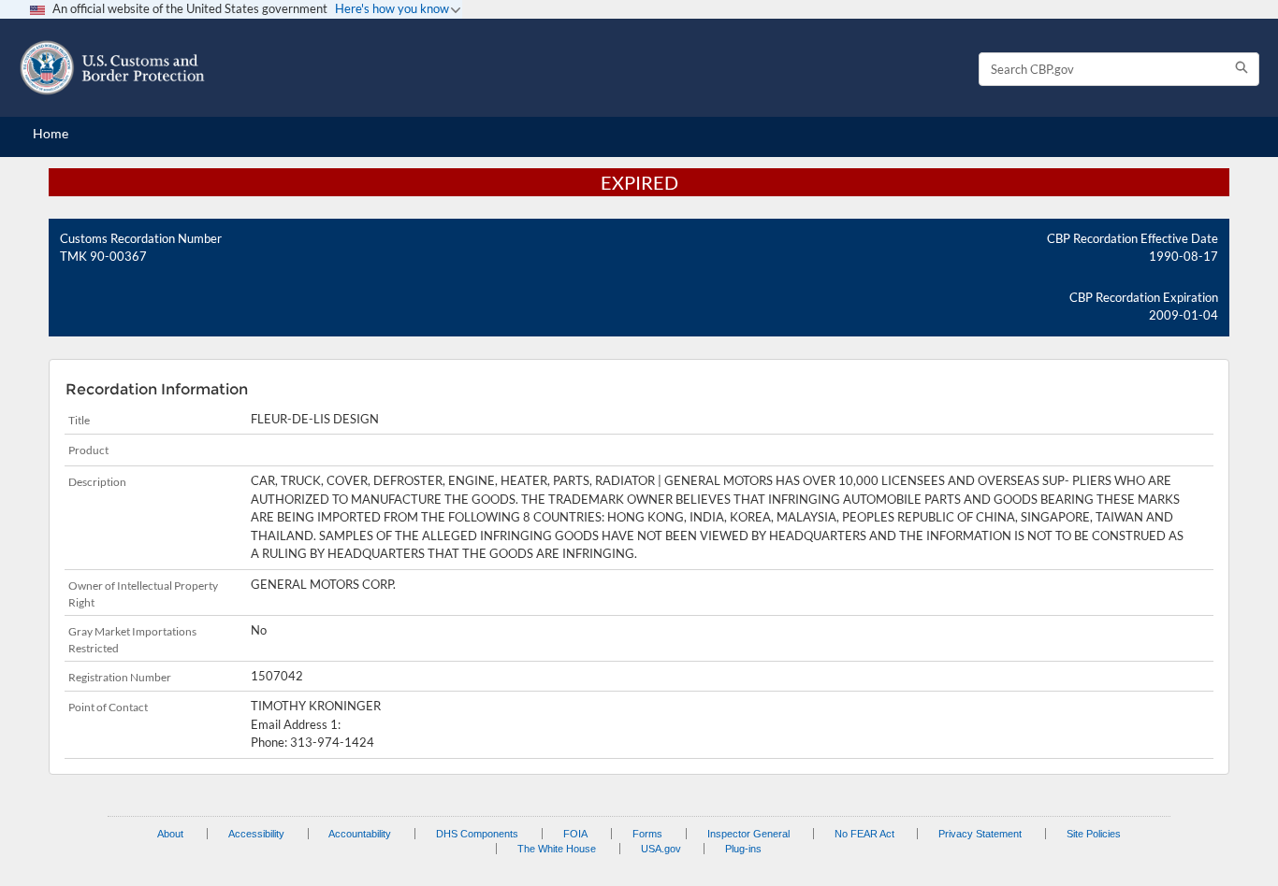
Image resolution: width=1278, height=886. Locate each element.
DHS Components (477, 833)
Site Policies (1094, 833)
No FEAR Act (864, 833)
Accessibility (256, 833)
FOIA (575, 833)
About (170, 833)
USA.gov (661, 848)
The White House (556, 848)
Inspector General (748, 833)
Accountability (359, 833)
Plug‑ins (743, 848)
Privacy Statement (980, 833)
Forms (647, 833)
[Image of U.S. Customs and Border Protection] (112, 68)
